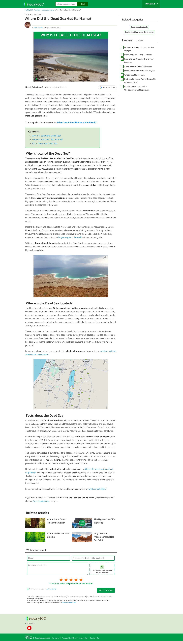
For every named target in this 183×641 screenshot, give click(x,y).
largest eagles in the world (70, 237)
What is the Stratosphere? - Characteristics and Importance (137, 88)
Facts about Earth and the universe (139, 32)
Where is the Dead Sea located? (47, 140)
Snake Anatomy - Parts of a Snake (138, 55)
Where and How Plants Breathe (58, 535)
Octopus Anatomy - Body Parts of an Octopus (139, 49)
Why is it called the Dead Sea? (46, 136)
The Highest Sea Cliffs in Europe (104, 521)
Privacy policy (83, 638)
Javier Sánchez (38, 27)
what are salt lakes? (97, 489)
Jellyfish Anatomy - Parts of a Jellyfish (139, 70)
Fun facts (37, 10)
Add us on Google (108, 87)
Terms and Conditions (69, 638)
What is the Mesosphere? (134, 75)
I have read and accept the (42, 589)
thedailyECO (29, 10)
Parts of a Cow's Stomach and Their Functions (139, 60)
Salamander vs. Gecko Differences (138, 66)
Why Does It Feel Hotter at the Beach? (76, 122)
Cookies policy (95, 638)
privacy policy (51, 589)
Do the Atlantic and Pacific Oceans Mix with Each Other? (140, 80)
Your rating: (53, 583)
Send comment (105, 590)
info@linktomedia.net (69, 602)
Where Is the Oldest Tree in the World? (56, 521)
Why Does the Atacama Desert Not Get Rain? (104, 537)
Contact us (55, 638)
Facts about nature (48, 10)
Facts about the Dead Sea (44, 144)
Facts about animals (139, 27)
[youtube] (29, 628)
